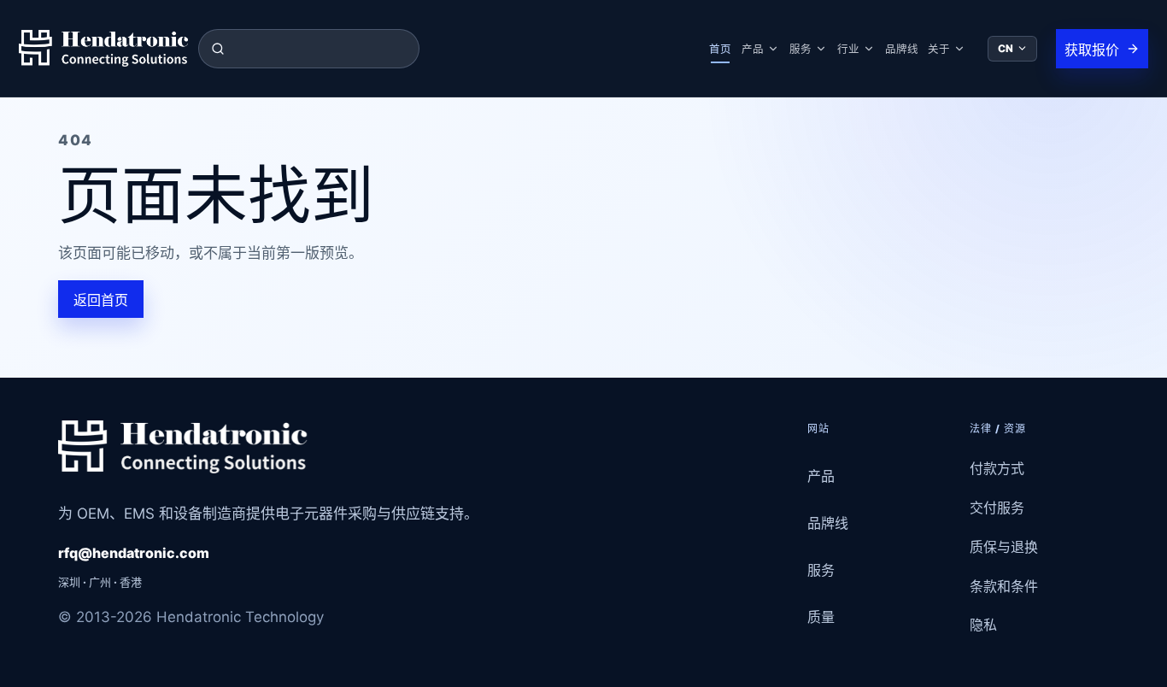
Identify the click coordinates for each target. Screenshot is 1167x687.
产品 (753, 49)
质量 (821, 616)
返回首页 (100, 299)
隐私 (983, 624)
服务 (800, 49)
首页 (720, 49)
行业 (848, 49)
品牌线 (901, 49)
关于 (939, 49)
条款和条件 (1004, 586)
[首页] (103, 48)
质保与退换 (1004, 546)
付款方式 (997, 468)
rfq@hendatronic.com (133, 552)
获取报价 (1091, 49)
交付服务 (997, 507)
